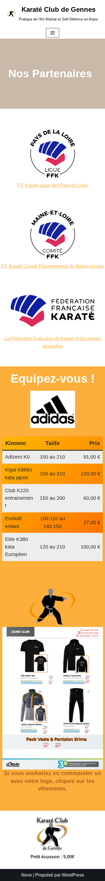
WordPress (73, 875)
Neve (26, 875)
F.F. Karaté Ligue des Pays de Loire (52, 185)
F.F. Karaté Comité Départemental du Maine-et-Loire (52, 266)
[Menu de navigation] (52, 33)
